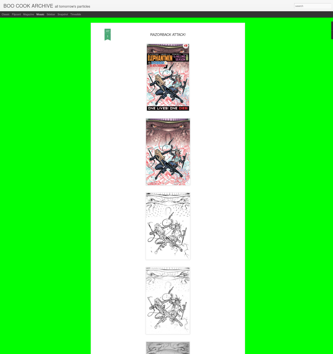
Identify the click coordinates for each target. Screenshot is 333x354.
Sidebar (51, 14)
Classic (6, 14)
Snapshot (63, 14)
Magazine (28, 14)
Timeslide (75, 14)
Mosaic (40, 14)
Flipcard (16, 14)
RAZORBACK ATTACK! (168, 34)
